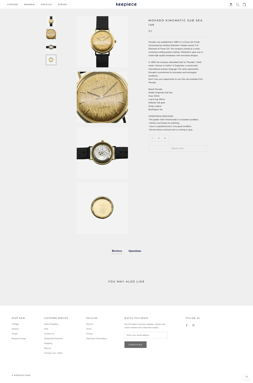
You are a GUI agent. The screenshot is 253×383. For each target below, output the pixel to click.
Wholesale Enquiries (53, 338)
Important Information (96, 338)
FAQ (46, 328)
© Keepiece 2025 (21, 375)
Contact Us (49, 333)
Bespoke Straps (19, 338)
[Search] (237, 4)
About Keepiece (51, 324)
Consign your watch (53, 353)
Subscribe (135, 345)
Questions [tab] (135, 250)
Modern (29, 4)
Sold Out (178, 148)
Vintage (12, 4)
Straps (62, 4)
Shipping (48, 343)
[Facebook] (187, 325)
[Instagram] (193, 325)
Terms (89, 328)
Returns (47, 348)
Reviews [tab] (117, 250)
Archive (46, 4)
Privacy (89, 333)
